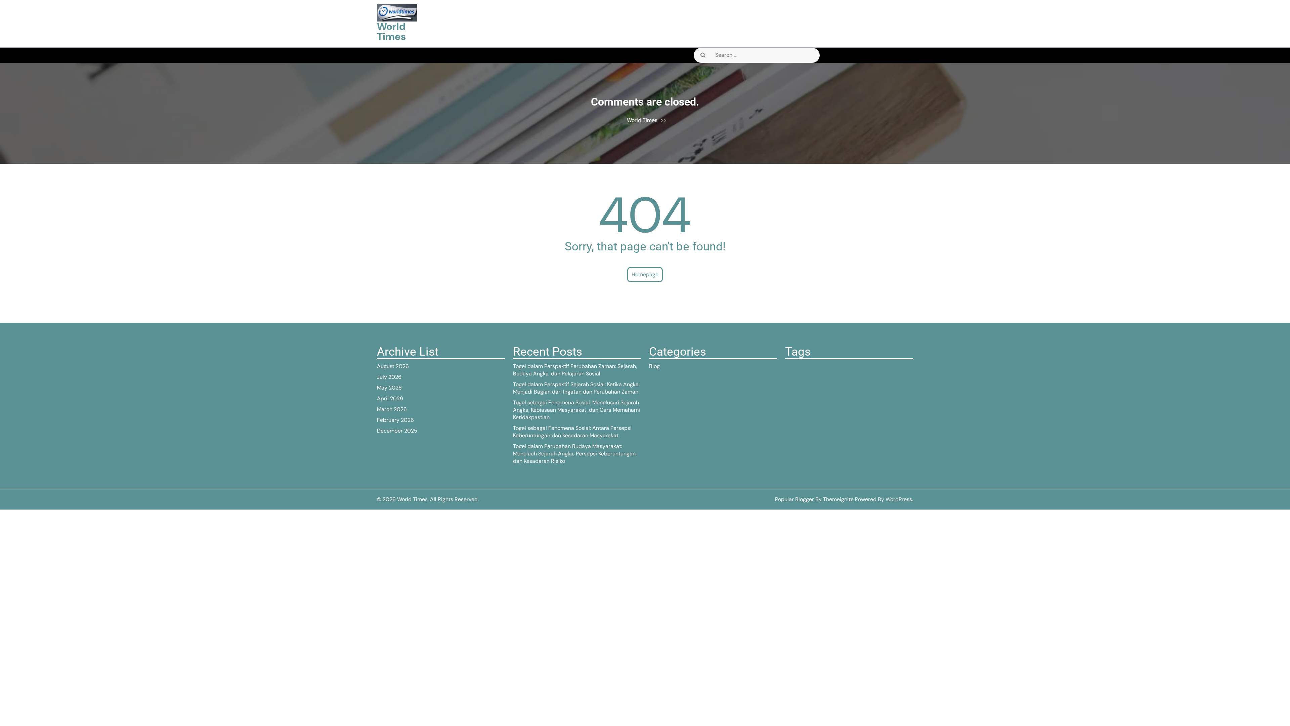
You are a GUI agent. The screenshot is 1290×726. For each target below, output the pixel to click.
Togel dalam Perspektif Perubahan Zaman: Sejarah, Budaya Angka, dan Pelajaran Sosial (575, 370)
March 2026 (392, 409)
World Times (391, 31)
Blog (654, 366)
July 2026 (389, 376)
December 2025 (397, 430)
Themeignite (838, 499)
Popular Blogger (794, 499)
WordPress (899, 499)
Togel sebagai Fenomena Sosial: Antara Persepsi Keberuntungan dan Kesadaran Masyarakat (572, 432)
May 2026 (389, 387)
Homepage (645, 274)
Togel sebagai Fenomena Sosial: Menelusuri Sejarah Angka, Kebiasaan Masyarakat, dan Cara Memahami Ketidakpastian (576, 410)
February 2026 (395, 420)
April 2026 (390, 398)
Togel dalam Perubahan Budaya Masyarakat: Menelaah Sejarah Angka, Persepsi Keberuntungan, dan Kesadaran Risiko (575, 454)
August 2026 (393, 366)
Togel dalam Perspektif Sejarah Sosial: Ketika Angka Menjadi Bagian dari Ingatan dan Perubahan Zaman (576, 388)
